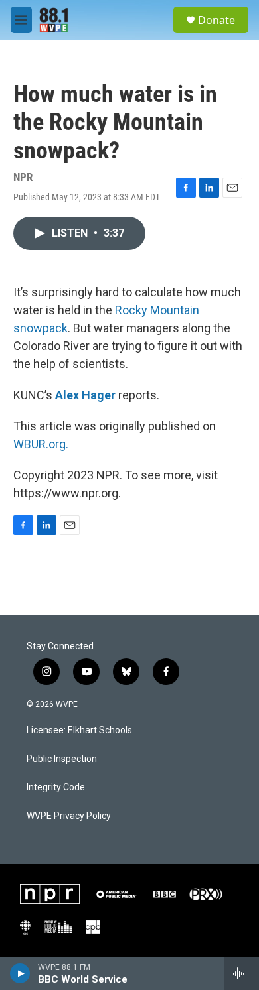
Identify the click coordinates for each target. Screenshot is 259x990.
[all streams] (241, 973)
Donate (216, 20)
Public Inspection (62, 759)
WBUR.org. (40, 444)
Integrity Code (56, 787)
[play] (20, 973)
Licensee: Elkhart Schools (79, 730)
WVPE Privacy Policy (69, 816)
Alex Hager (85, 395)
